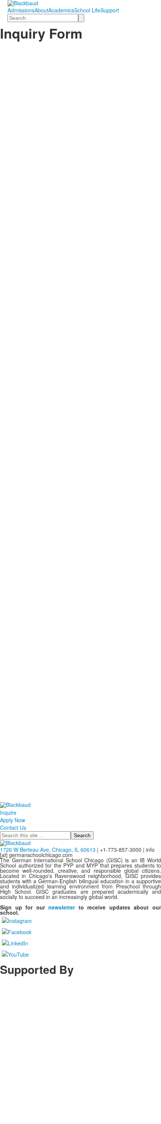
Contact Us (13, 827)
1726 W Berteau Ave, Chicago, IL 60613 (47, 849)
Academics (61, 10)
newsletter (61, 907)
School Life (87, 10)
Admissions (20, 10)
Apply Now (12, 820)
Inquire (8, 812)
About (41, 10)
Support (109, 10)
